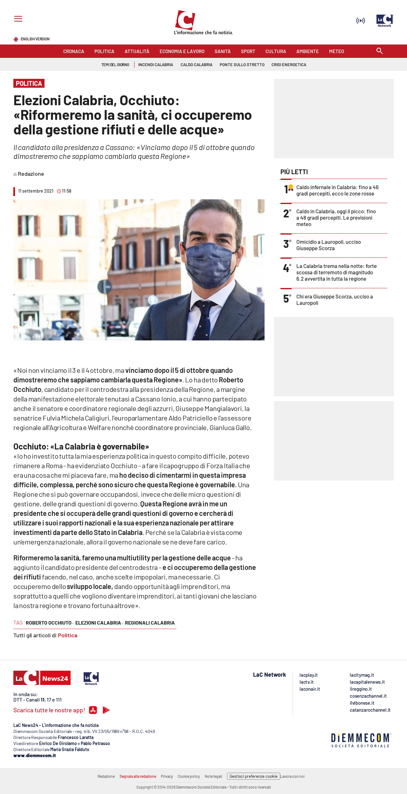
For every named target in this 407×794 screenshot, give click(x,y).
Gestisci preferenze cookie (254, 776)
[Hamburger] (17, 19)
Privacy (167, 776)
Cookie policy (189, 776)
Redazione (106, 776)
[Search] (379, 51)
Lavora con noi (292, 776)
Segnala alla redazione (138, 776)
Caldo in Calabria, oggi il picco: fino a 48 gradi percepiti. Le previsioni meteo (336, 217)
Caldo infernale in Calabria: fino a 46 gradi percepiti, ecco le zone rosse (337, 190)
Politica (67, 635)
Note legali (213, 776)
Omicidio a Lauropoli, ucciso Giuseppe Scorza (328, 244)
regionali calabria (150, 622)
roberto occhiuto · (50, 622)
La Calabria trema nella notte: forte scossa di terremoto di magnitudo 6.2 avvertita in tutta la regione (336, 272)
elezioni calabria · (99, 622)
